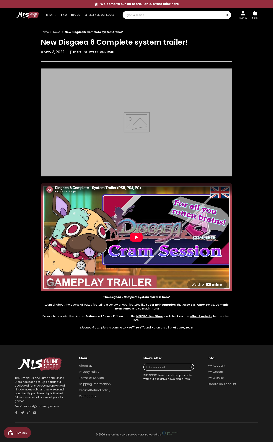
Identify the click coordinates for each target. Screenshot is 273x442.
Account (243, 15)
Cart (255, 15)
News (57, 32)
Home (45, 32)
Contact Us (87, 396)
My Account (216, 366)
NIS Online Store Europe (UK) (125, 434)
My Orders (215, 372)
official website (201, 316)
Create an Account (222, 384)
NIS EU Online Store (149, 316)
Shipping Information (95, 384)
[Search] (227, 15)
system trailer (148, 297)
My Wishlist (216, 378)
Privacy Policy (89, 372)
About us (85, 366)
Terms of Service (91, 378)
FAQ (64, 15)
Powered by (153, 434)
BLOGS (75, 15)
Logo (28, 15)
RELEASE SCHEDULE (101, 15)
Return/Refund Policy (94, 390)
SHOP (49, 15)
